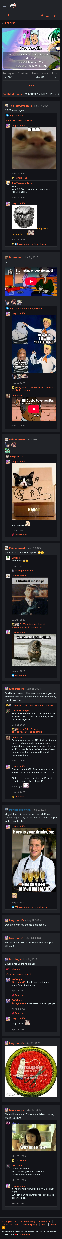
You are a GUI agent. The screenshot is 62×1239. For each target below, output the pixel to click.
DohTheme (25, 1234)
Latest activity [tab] (37, 93)
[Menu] (4, 5)
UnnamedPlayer (21, 710)
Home (54, 1224)
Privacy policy (30, 1224)
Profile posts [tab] (14, 93)
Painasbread (17, 439)
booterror (15, 257)
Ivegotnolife (18, 125)
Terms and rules (10, 1224)
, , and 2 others (27, 730)
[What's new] (54, 15)
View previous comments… (20, 120)
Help (44, 1224)
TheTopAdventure (20, 105)
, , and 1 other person (29, 625)
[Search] (8, 15)
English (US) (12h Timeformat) (19, 1221)
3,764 (9, 76)
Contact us (44, 1221)
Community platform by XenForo (29, 1232)
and (31, 244)
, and (32, 705)
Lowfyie (16, 557)
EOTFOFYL (18, 1165)
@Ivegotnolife (19, 982)
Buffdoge (15, 959)
